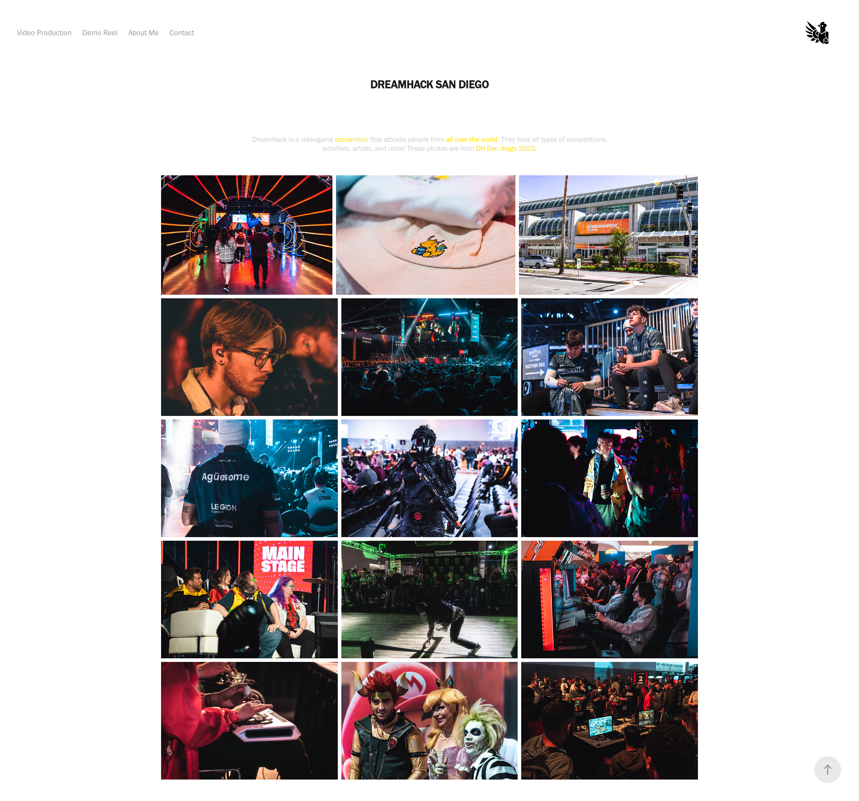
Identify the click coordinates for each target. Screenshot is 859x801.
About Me (143, 32)
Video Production (44, 32)
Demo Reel (100, 32)
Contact (182, 32)
